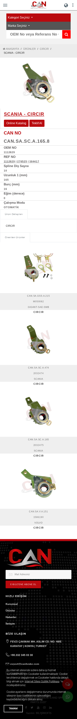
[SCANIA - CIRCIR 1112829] (38, 83)
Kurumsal (12, 603)
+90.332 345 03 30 (21, 655)
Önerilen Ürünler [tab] (15, 237)
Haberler (11, 617)
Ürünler (10, 610)
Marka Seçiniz (17, 25)
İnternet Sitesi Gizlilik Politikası (42, 681)
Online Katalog (16, 123)
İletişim (10, 623)
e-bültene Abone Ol (23, 584)
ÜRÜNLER (29, 48)
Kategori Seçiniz (19, 17)
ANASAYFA (12, 48)
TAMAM (13, 708)
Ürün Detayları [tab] (14, 214)
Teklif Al (37, 123)
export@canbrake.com (24, 664)
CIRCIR (44, 48)
